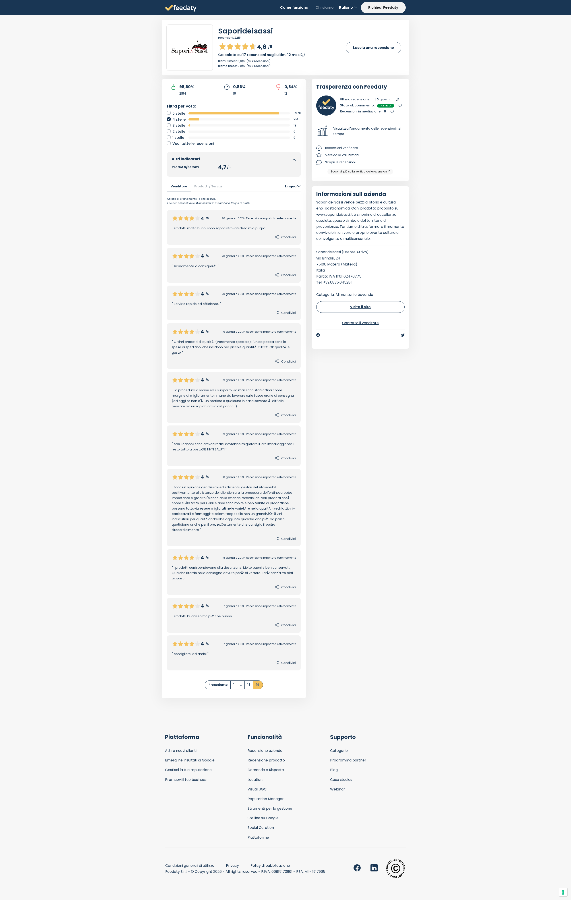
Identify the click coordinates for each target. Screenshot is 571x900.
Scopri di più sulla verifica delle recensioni (359, 171)
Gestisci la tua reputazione (188, 769)
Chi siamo (324, 7)
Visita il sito (360, 306)
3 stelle (178, 125)
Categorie (339, 750)
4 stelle (179, 119)
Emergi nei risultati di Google (190, 760)
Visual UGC (257, 789)
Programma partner (348, 760)
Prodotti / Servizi (208, 186)
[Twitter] (403, 335)
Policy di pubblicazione (270, 865)
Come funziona (294, 7)
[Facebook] (318, 335)
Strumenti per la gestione (270, 808)
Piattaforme (258, 837)
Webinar (337, 789)
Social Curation (261, 827)
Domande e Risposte (266, 769)
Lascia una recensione (373, 47)
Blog (334, 769)
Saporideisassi (245, 31)
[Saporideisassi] (190, 47)
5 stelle (178, 113)
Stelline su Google (263, 818)
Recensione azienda (265, 750)
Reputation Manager (266, 798)
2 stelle (178, 131)
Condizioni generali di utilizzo (189, 865)
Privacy (232, 865)
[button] (360, 131)
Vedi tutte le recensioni (193, 143)
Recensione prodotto (266, 760)
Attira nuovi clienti (181, 750)
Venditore (179, 186)
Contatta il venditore (360, 323)
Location (255, 779)
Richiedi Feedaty (383, 7)
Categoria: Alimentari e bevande (344, 294)
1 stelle (178, 137)
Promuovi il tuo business (186, 779)
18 (248, 684)
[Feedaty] (181, 8)
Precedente (218, 684)
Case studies (341, 779)
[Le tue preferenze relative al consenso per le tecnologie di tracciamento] (563, 892)
